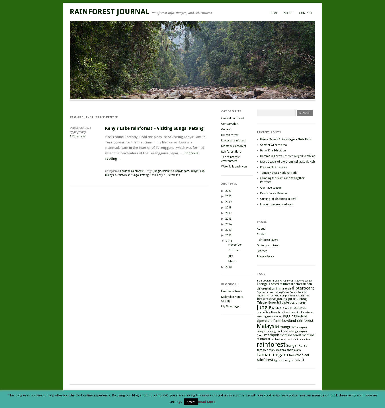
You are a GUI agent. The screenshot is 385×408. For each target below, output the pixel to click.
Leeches (262, 251)
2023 (228, 190)
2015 (228, 218)
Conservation (229, 123)
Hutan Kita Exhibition (273, 150)
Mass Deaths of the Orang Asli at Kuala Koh (287, 161)
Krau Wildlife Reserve (273, 167)
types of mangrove (284, 360)
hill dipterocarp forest (291, 302)
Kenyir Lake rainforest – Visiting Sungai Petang (154, 128)
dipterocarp (303, 288)
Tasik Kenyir (157, 175)
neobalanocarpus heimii (284, 339)
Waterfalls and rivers (234, 166)
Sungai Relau (296, 345)
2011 (229, 241)
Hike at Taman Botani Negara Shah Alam (285, 139)
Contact (305, 13)
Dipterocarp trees (268, 245)
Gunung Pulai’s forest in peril (278, 198)
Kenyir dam (182, 171)
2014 (228, 224)
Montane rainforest (233, 146)
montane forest (290, 335)
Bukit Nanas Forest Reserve (288, 280)
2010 (228, 267)
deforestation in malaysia (274, 288)
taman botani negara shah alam (279, 350)
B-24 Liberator (264, 280)
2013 (228, 229)
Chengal (262, 284)
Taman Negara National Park (278, 172)
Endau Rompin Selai (283, 295)
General (226, 129)
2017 (228, 213)
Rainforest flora (231, 151)
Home (273, 13)
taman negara (272, 354)
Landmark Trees (231, 291)
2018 (228, 207)
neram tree (305, 339)
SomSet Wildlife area (273, 145)
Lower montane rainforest (277, 204)
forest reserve (266, 299)
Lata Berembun (274, 312)
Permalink (174, 175)
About (288, 13)
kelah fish (168, 171)
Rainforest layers (267, 239)
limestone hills (292, 312)
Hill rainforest (229, 135)
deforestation (303, 284)
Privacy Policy (265, 256)
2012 (228, 235)
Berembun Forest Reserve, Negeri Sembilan (287, 156)
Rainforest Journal (109, 11)
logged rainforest (272, 316)
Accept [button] (191, 402)
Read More (206, 402)
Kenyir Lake (197, 171)
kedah (275, 308)
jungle (157, 171)
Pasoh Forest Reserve (273, 193)
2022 (228, 196)
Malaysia (110, 175)
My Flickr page (230, 306)
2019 (228, 202)
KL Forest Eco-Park (289, 308)
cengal (308, 280)
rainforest (123, 175)
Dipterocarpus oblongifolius (273, 292)
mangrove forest (279, 331)
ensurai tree (302, 295)
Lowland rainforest (131, 171)
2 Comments (78, 136)
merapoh (271, 335)
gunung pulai (285, 299)
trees (292, 355)
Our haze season (271, 187)
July (230, 255)
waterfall (300, 360)
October (233, 250)
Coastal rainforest (232, 118)
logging (289, 316)
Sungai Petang (140, 175)
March (232, 261)
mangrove (288, 326)
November (235, 244)
